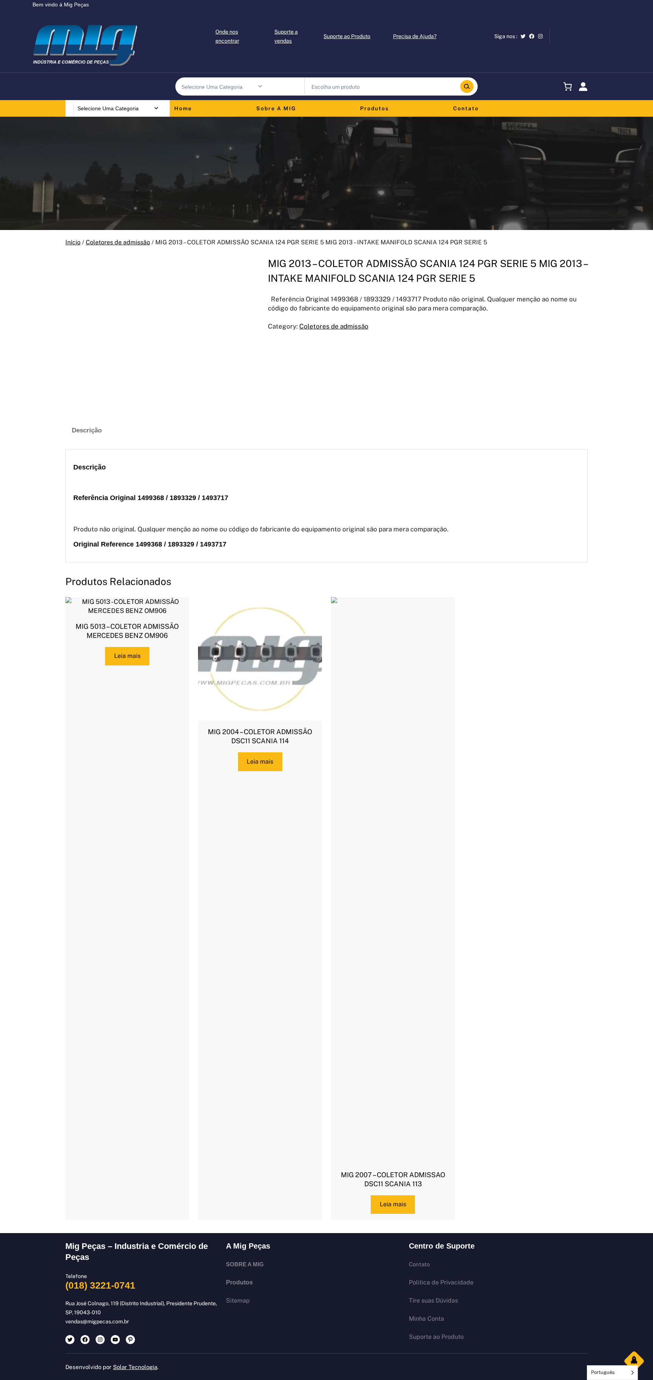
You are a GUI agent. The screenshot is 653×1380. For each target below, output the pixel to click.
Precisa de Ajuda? (414, 36)
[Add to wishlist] (77, 268)
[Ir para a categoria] (260, 86)
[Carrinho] (566, 86)
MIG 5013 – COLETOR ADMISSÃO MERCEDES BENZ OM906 (127, 630)
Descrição (87, 430)
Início (72, 242)
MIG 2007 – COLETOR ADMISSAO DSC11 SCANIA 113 (393, 1179)
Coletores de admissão (118, 242)
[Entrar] (583, 86)
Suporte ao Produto (346, 36)
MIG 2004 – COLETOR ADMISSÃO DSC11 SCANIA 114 (260, 736)
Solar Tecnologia (135, 1367)
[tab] (86, 431)
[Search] (467, 86)
